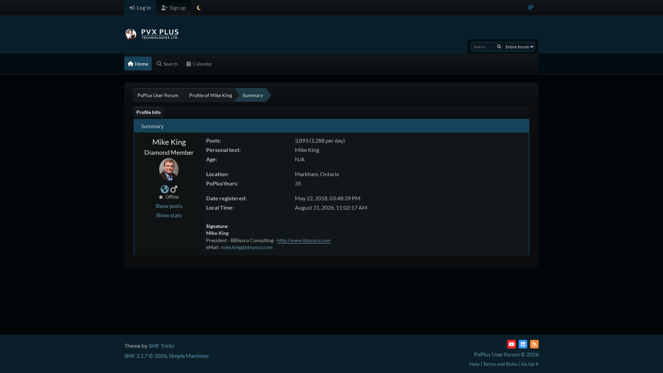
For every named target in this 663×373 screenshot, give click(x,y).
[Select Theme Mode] (198, 8)
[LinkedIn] (523, 344)
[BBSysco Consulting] (165, 190)
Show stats (169, 215)
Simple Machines (189, 355)
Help (474, 364)
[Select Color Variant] (531, 8)
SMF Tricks (161, 345)
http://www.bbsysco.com (304, 240)
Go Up (528, 364)
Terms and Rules (500, 364)
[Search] (499, 46)
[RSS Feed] (534, 344)
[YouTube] (511, 344)
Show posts (169, 205)
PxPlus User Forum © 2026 (506, 354)
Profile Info (148, 112)
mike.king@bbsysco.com (247, 247)
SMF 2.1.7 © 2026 (145, 355)
